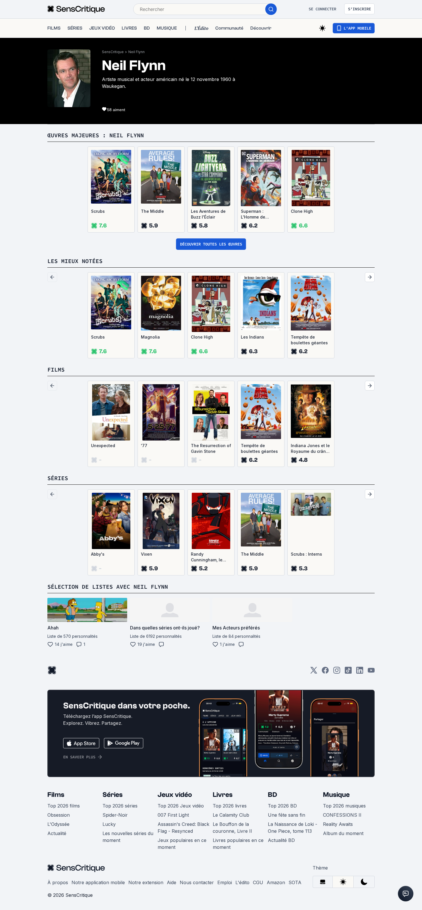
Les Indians (252, 337)
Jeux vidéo (175, 795)
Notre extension (145, 882)
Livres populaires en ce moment (238, 843)
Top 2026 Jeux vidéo (181, 806)
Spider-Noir (115, 815)
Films (55, 795)
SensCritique (113, 52)
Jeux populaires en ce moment (182, 843)
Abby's (97, 554)
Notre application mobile (98, 882)
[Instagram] (336, 672)
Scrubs (98, 211)
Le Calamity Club (231, 815)
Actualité (56, 833)
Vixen (146, 554)
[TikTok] (348, 672)
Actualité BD (281, 840)
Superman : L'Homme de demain (253, 214)
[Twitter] (313, 672)
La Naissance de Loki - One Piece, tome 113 (292, 827)
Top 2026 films (63, 806)
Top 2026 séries (120, 806)
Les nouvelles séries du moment (127, 836)
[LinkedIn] (359, 672)
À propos (57, 882)
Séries (112, 795)
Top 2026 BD (282, 806)
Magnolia (150, 337)
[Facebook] (325, 672)
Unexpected (103, 445)
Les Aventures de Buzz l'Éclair (208, 214)
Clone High (302, 211)
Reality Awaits (338, 824)
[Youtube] (371, 672)
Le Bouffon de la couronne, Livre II (232, 827)
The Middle (152, 211)
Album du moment (343, 833)
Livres (223, 795)
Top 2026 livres (230, 806)
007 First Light (173, 815)
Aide (171, 882)
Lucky (109, 824)
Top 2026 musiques (344, 806)
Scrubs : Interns (306, 554)
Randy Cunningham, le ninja (206, 557)
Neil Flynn (136, 52)
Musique (336, 795)
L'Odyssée (58, 824)
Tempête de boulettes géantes (309, 340)
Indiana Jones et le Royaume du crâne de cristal (310, 448)
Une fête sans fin (286, 815)
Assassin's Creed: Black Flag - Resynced (183, 827)
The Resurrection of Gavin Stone (211, 448)
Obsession (58, 815)
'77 (144, 445)
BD (272, 795)
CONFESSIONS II (342, 815)
